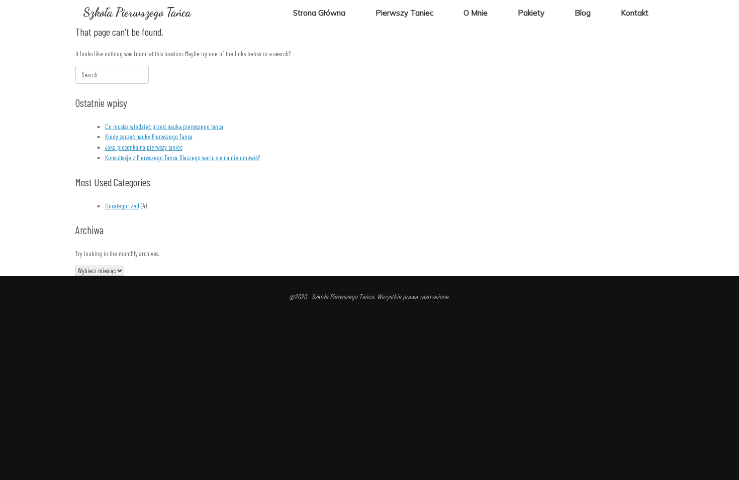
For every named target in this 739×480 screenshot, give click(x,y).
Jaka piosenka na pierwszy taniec (143, 147)
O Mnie (476, 13)
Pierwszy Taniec (404, 13)
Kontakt (635, 13)
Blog (583, 13)
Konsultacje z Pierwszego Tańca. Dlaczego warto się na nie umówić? (182, 158)
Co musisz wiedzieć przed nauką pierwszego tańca (164, 127)
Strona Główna (319, 13)
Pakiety (531, 13)
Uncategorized (122, 206)
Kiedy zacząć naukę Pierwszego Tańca (149, 137)
